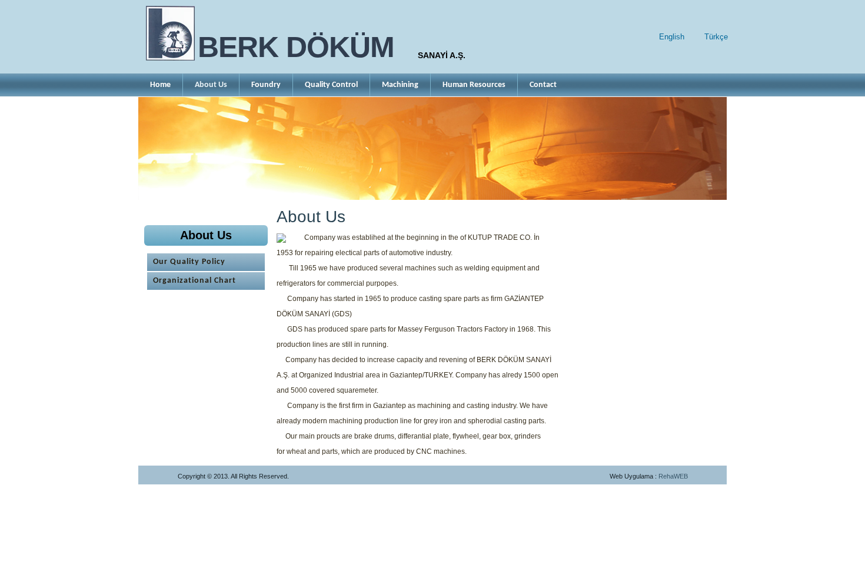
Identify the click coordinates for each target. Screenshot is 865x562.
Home (160, 85)
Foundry (266, 85)
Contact (543, 85)
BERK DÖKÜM (296, 47)
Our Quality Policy (189, 261)
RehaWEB (673, 476)
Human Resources (474, 85)
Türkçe (716, 36)
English (671, 36)
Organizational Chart (194, 280)
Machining (400, 85)
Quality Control (331, 85)
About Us (211, 85)
